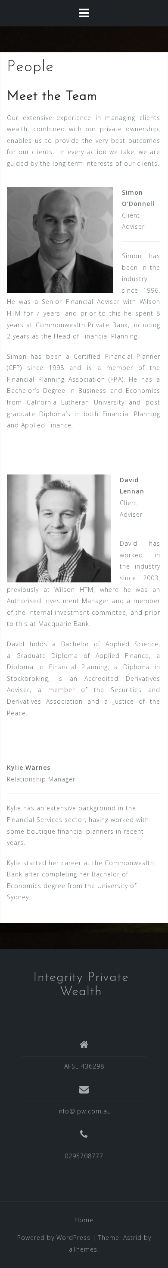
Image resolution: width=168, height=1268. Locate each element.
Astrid (132, 1237)
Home (84, 1220)
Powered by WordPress (53, 1237)
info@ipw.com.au (84, 1111)
